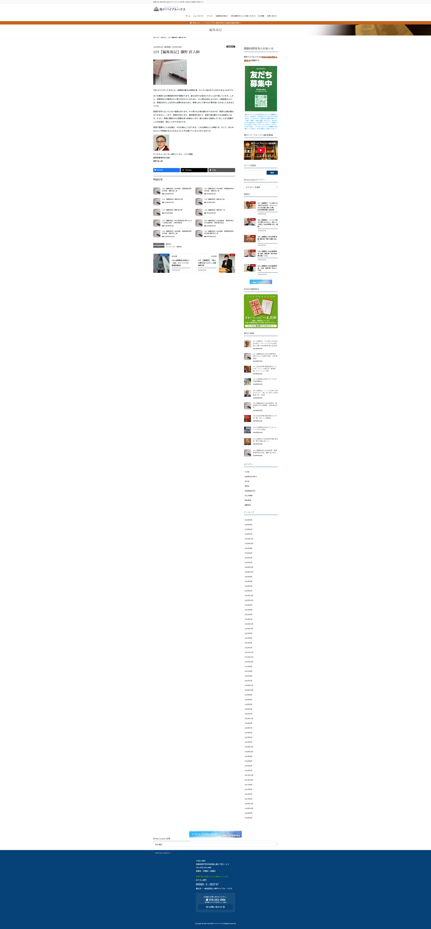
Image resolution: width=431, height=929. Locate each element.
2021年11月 (249, 657)
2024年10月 (249, 572)
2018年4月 (248, 766)
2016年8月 (248, 813)
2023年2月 (248, 619)
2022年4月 (248, 643)
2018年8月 (248, 756)
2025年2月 (248, 562)
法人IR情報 (248, 495)
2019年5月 (248, 732)
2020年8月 (248, 695)
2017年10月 (249, 780)
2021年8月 (248, 666)
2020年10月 (249, 690)
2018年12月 (249, 747)
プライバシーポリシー (163, 853)
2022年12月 (249, 624)
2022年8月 (248, 633)
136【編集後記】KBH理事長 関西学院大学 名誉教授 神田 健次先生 (219, 221)
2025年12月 (249, 539)
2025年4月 (248, 558)
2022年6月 (248, 638)
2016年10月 (249, 808)
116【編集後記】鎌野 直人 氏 (214, 210)
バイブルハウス (170, 247)
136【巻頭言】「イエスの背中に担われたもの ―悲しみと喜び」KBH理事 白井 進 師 (265, 393)
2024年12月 (249, 567)
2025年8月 (248, 548)
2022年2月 (248, 647)
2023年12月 (249, 595)
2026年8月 (248, 520)
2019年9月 (248, 723)
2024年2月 (248, 591)
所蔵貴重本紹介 (250, 491)
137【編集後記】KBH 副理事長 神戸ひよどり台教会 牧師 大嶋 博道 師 (177, 221)
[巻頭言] (227, 261)
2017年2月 (248, 799)
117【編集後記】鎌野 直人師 (172, 210)
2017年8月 (248, 784)
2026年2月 (248, 534)
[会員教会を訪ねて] (161, 261)
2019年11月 (249, 718)
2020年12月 (249, 685)
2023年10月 (249, 600)
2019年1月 (248, 742)
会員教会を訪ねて (251, 476)
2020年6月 (248, 699)
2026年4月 (248, 529)
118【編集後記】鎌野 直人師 (214, 199)
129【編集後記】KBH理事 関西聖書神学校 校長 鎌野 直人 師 (177, 189)
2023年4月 (248, 614)
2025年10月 (249, 543)
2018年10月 (249, 751)
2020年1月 (248, 714)
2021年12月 (249, 652)
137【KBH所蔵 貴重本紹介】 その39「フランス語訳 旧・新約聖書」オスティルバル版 (265, 369)
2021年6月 (248, 671)
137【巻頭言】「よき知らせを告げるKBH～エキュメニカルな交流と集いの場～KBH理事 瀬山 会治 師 (265, 343)
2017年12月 (249, 775)
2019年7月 (248, 728)
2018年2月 (248, 770)
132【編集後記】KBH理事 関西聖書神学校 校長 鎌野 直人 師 (177, 232)
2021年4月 (248, 676)
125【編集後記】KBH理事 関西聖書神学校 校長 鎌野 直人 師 (219, 189)
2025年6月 (248, 553)
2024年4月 (248, 586)
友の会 (247, 481)
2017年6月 (248, 789)
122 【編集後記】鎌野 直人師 (172, 199)
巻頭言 (247, 486)
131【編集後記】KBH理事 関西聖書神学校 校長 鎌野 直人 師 (219, 232)
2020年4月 (248, 704)
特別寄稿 (248, 500)
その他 (247, 472)
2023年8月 (248, 605)
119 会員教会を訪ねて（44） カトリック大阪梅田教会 (181, 263)
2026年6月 (248, 524)
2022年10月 (249, 628)
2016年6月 (248, 818)
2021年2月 (248, 680)
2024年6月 (248, 581)
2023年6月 (248, 610)
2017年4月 (248, 794)
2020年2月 (248, 709)
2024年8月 (248, 576)
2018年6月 (248, 761)
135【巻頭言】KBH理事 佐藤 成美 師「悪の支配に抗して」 (267, 239)
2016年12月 (249, 803)
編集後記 (231, 47)
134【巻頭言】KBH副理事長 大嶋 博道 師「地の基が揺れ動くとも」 (267, 254)
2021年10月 (249, 662)
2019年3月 (248, 737)
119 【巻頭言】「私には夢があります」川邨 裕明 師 (207, 263)
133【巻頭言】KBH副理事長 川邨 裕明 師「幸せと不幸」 (267, 268)
